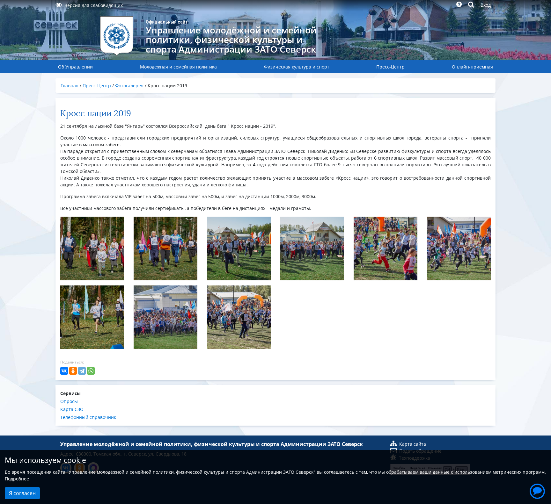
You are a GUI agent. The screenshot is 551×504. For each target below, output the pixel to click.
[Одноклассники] (73, 371)
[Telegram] (82, 371)
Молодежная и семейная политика (178, 67)
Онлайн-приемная (472, 67)
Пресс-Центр (390, 67)
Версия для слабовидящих (93, 5)
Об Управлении (75, 67)
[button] (537, 490)
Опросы (69, 401)
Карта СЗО (72, 409)
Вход (486, 5)
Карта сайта (412, 444)
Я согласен (22, 493)
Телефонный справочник (88, 417)
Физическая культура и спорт (296, 67)
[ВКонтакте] (64, 371)
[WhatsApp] (91, 371)
